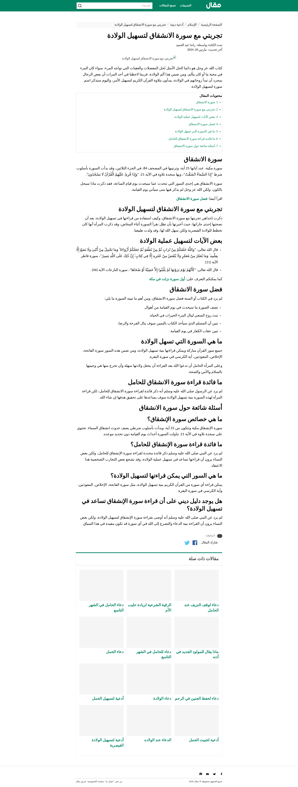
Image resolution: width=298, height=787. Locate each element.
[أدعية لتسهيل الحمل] (101, 678)
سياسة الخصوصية (95, 781)
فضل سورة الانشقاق (202, 124)
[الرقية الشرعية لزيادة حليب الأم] (149, 585)
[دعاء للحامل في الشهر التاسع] (149, 632)
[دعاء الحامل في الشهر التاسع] (101, 585)
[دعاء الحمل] (101, 632)
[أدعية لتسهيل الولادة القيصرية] (101, 720)
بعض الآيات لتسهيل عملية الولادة (195, 117)
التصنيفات (185, 5)
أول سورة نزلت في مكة (167, 279)
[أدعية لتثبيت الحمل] (196, 720)
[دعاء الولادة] (149, 678)
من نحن (118, 781)
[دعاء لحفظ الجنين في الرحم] (196, 678)
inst (200, 774)
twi (214, 774)
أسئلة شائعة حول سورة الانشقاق (194, 146)
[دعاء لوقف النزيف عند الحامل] (196, 585)
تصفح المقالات (167, 5)
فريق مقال (81, 781)
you (207, 774)
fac (220, 774)
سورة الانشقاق (205, 102)
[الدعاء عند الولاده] (149, 720)
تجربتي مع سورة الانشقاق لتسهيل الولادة (189, 109)
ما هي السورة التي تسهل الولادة (195, 131)
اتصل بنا (109, 781)
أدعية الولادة (210, 536)
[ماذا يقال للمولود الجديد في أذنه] (196, 632)
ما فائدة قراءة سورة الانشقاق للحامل (191, 139)
